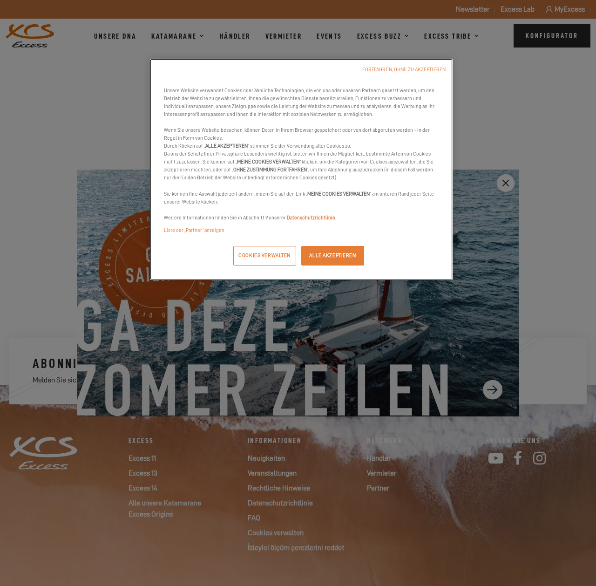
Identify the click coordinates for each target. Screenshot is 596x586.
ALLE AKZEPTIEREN (332, 255)
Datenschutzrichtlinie (311, 217)
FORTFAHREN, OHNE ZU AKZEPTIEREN (404, 69)
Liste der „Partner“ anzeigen (194, 230)
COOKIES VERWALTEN (264, 255)
